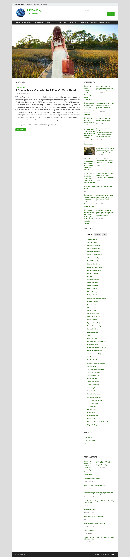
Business (89, 276)
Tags (104, 234)
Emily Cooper (32, 94)
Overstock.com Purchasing (92, 478)
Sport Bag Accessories (93, 372)
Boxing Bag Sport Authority (95, 267)
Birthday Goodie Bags (93, 264)
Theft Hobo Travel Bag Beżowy (93, 516)
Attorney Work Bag (93, 258)
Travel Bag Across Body (94, 391)
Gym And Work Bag (93, 323)
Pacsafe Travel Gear (90, 530)
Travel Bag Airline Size (94, 397)
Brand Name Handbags (94, 270)
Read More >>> (19, 129)
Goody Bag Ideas (92, 319)
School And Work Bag (94, 354)
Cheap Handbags (92, 282)
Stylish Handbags (92, 378)
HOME (18, 22)
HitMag (112, 554)
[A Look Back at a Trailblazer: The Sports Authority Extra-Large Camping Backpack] (89, 148)
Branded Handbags (93, 273)
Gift (88, 307)
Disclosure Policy (38, 4)
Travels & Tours (105, 22)
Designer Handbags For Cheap (96, 298)
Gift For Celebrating (93, 313)
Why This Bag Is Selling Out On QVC (95, 523)
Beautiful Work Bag (93, 261)
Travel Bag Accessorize (94, 388)
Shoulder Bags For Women (95, 360)
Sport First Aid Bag (93, 375)
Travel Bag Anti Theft (93, 403)
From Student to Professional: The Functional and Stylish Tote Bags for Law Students (105, 160)
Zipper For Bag (92, 425)
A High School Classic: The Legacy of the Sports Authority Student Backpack (105, 175)
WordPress (104, 554)
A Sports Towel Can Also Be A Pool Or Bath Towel (45, 90)
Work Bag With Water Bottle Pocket (98, 422)
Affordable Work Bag (93, 248)
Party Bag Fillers (92, 338)
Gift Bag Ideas (91, 310)
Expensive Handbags (93, 301)
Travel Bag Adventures (94, 394)
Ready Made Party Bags (94, 350)
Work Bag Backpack (93, 418)
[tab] (89, 234)
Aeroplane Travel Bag (93, 245)
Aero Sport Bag (92, 242)
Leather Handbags (92, 329)
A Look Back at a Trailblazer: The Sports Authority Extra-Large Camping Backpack (105, 150)
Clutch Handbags (92, 292)
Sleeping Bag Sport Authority (96, 363)
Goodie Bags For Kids (93, 316)
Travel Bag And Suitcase (94, 400)
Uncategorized (91, 409)
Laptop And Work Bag (94, 326)
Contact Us (29, 4)
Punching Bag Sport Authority (96, 347)
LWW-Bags (35, 10)
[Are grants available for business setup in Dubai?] (89, 118)
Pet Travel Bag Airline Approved (97, 341)
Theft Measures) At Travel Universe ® (95, 485)
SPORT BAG (51, 22)
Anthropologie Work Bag (94, 254)
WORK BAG (74, 22)
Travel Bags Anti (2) (90, 509)
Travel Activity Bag (93, 384)
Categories (89, 234)
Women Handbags (92, 415)
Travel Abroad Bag (93, 381)
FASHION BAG (27, 22)
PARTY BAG (39, 22)
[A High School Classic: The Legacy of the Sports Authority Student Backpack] (89, 174)
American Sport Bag (93, 251)
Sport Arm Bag (91, 366)
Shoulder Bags (91, 357)
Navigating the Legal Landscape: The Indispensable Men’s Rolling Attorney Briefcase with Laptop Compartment (104, 132)
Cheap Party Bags (92, 285)
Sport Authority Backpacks (95, 369)
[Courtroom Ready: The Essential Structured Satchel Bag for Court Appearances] (89, 86)
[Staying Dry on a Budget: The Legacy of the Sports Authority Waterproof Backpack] (89, 103)
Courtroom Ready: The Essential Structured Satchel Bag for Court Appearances (104, 88)
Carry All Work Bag (93, 279)
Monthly (97, 234)
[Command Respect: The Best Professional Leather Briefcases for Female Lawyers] (89, 195)
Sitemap (45, 4)
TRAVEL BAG (62, 22)
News (88, 335)
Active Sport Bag (20, 87)
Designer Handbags (93, 295)
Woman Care (91, 412)
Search (86, 11)
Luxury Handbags (92, 332)
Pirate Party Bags (92, 344)
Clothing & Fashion (89, 22)
